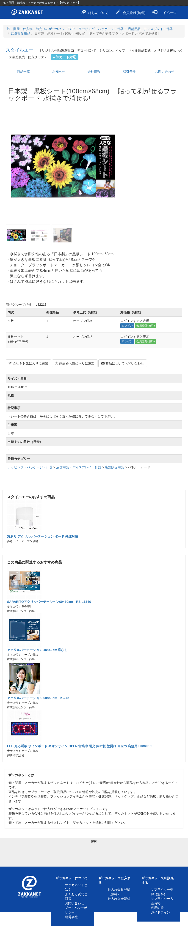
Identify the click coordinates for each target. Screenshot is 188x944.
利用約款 (157, 908)
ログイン (127, 325)
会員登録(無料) (134, 13)
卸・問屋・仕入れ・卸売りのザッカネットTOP (41, 29)
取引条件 (129, 71)
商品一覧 (23, 71)
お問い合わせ (164, 71)
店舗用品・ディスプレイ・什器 (150, 29)
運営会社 (71, 917)
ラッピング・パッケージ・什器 (101, 29)
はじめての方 (98, 13)
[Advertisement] (94, 854)
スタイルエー (19, 49)
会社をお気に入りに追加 (30, 363)
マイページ (168, 13)
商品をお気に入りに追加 (76, 363)
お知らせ (58, 71)
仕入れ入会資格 (119, 898)
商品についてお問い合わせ (124, 363)
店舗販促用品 (20, 33)
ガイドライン (160, 912)
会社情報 (94, 71)
